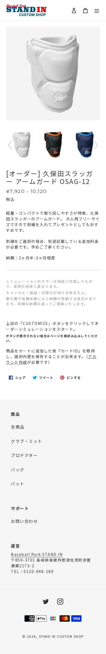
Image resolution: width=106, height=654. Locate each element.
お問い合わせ (24, 521)
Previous (10, 145)
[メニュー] (96, 10)
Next (96, 145)
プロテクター (24, 455)
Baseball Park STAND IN (37, 554)
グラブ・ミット (26, 441)
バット (17, 484)
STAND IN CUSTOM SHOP (61, 636)
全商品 (17, 427)
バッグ (17, 469)
